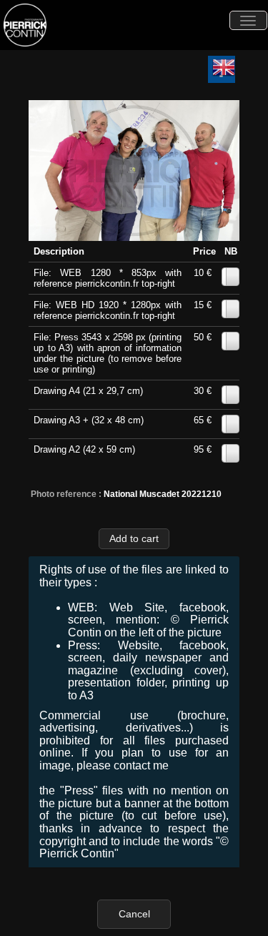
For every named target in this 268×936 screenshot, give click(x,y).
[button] (134, 538)
